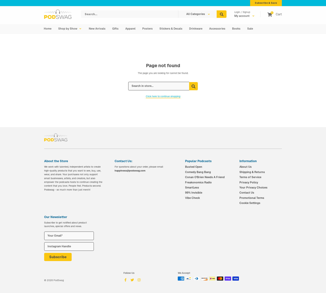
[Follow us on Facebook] (125, 280)
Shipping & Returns (252, 172)
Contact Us (246, 192)
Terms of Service (250, 177)
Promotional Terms (251, 198)
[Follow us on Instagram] (139, 280)
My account (242, 16)
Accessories (217, 28)
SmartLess (192, 187)
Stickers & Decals (170, 28)
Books (236, 28)
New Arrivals (97, 28)
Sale (250, 28)
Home (47, 28)
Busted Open (193, 167)
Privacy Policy (248, 182)
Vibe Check (192, 198)
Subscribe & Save (266, 2)
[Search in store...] (193, 86)
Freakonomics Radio (198, 182)
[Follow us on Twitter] (132, 280)
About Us (245, 167)
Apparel (130, 28)
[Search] (222, 14)
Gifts (115, 28)
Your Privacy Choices (253, 187)
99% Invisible (193, 192)
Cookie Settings (249, 203)
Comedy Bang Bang (198, 172)
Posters (147, 28)
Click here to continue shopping (163, 96)
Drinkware (195, 28)
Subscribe (58, 257)
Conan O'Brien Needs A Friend (205, 177)
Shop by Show (67, 28)
